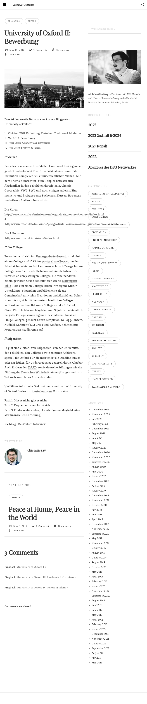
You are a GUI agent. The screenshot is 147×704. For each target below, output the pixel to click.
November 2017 (100, 528)
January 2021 (99, 447)
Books (96, 201)
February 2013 (99, 581)
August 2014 (98, 562)
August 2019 (98, 486)
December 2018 (100, 495)
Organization (101, 309)
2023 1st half (97, 146)
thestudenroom (42, 391)
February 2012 (100, 624)
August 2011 (98, 653)
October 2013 (99, 567)
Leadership (99, 294)
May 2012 (97, 614)
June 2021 (97, 438)
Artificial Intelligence (108, 194)
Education (14, 21)
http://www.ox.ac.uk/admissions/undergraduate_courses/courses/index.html (54, 214)
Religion (98, 325)
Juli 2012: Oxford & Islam (25, 148)
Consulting (100, 217)
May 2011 (97, 662)
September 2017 (101, 533)
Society (97, 348)
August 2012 (98, 600)
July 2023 (97, 419)
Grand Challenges (104, 263)
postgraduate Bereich (55, 261)
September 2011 (100, 648)
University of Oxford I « (31, 567)
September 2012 (101, 595)
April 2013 (97, 576)
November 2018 (101, 500)
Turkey (16, 497)
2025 (92, 125)
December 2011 (100, 633)
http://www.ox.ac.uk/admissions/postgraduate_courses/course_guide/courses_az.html (61, 224)
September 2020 (101, 462)
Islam (95, 271)
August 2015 (98, 552)
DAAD (32, 367)
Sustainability (102, 363)
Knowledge (100, 286)
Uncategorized (102, 379)
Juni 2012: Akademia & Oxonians (29, 143)
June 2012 (97, 610)
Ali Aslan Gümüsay (23, 5)
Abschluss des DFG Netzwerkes (112, 167)
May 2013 (97, 571)
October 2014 (99, 557)
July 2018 (97, 509)
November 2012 (101, 591)
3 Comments (40, 50)
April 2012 (97, 619)
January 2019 (99, 490)
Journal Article (103, 278)
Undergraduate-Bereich (51, 256)
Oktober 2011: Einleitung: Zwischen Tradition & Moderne (44, 133)
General (97, 255)
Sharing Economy (104, 340)
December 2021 (100, 428)
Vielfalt (69, 176)
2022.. (92, 156)
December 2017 (100, 524)
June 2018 (97, 514)
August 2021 (98, 433)
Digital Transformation (109, 224)
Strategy (98, 356)
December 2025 (101, 409)
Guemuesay (62, 50)
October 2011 (99, 643)
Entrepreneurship (104, 240)
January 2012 (99, 629)
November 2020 (101, 457)
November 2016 (101, 543)
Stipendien (44, 348)
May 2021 (97, 443)
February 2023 (100, 423)
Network (98, 302)
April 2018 (97, 519)
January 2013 (99, 586)
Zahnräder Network (106, 387)
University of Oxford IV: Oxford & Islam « (42, 587)
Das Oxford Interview (32, 424)
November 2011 (100, 638)
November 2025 (101, 414)
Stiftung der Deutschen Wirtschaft (27, 372)
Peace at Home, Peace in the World (43, 513)
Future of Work (103, 248)
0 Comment (42, 526)
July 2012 (97, 605)
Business (98, 209)
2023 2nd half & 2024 (104, 135)
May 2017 (97, 538)
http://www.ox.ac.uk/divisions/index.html (32, 238)
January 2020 (99, 476)
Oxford (32, 21)
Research (98, 333)
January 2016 (99, 547)
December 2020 (101, 452)
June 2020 (97, 471)
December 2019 (100, 481)
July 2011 (96, 657)
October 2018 (99, 505)
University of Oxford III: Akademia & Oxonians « (46, 577)
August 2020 (99, 466)
